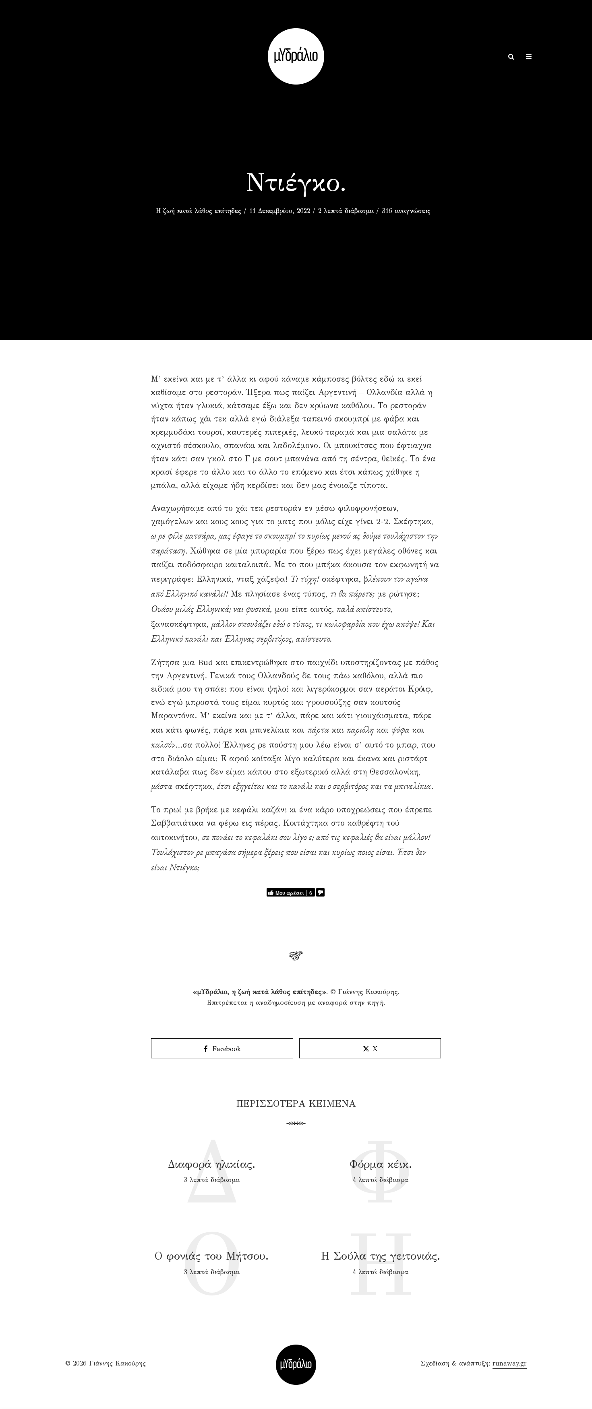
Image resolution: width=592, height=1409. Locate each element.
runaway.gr (510, 1363)
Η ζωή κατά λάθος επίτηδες (198, 211)
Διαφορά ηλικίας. (211, 1164)
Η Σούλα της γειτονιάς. (380, 1256)
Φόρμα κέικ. (381, 1164)
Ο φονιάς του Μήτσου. (211, 1256)
